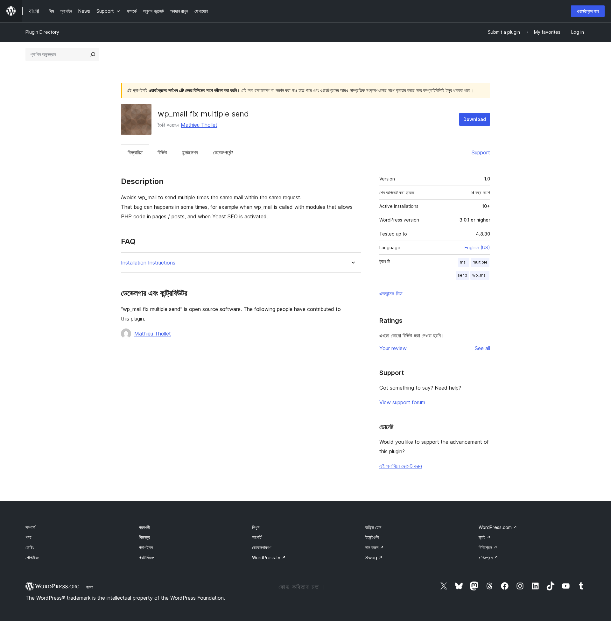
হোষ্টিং (29, 547)
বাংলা (89, 586)
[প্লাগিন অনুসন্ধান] (93, 54)
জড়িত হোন (373, 527)
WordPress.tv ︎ (269, 557)
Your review (393, 348)
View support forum (402, 402)
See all (482, 348)
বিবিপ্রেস (488, 547)
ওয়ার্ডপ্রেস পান (588, 11)
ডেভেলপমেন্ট (223, 152)
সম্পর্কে (30, 527)
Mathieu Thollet (199, 125)
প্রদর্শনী (144, 527)
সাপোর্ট (257, 537)
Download (474, 119)
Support (481, 152)
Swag (374, 557)
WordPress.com (498, 527)
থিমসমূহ (144, 537)
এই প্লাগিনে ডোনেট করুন (400, 466)
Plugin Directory (42, 32)
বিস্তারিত (135, 152)
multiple (480, 262)
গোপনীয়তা (32, 557)
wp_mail (480, 275)
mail (463, 262)
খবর (28, 537)
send (462, 275)
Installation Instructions (148, 263)
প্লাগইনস (146, 547)
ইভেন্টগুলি (372, 537)
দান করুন (374, 547)
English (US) (477, 247)
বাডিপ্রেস (488, 557)
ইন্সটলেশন (190, 152)
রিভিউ (162, 152)
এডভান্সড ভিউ (391, 293)
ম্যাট (485, 537)
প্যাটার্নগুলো (147, 557)
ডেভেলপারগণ (261, 547)
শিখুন (255, 527)
